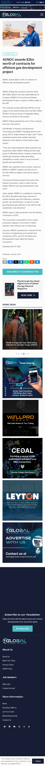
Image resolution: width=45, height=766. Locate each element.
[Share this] (10, 262)
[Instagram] (19, 727)
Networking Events (10, 716)
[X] (24, 727)
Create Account (9, 688)
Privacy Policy (8, 665)
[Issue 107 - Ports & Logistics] (9, 289)
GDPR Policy (7, 669)
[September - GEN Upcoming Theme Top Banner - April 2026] (22, 9)
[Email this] (5, 262)
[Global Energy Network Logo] (11, 14)
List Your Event (8, 712)
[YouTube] (14, 727)
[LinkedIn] (9, 727)
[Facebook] (5, 727)
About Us (6, 657)
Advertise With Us (10, 708)
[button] (42, 14)
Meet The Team (9, 661)
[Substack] (29, 727)
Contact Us (7, 720)
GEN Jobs (6, 684)
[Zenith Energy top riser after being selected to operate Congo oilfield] (22, 329)
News (5, 704)
